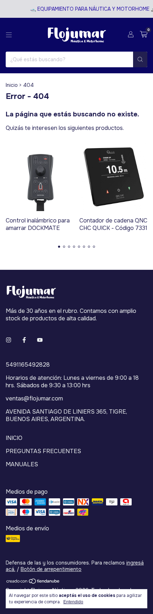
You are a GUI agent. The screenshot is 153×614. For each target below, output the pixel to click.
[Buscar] (140, 59)
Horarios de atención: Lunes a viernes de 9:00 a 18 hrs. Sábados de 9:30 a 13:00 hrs (72, 381)
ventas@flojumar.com (34, 398)
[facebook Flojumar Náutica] (24, 340)
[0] (143, 34)
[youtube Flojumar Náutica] (40, 340)
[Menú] (9, 35)
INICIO (14, 438)
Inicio (12, 85)
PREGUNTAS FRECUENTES (43, 451)
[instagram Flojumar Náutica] (8, 340)
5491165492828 (28, 364)
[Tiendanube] (33, 582)
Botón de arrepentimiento (51, 569)
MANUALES (22, 464)
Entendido (73, 601)
